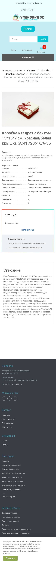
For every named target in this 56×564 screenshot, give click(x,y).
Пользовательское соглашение (16, 533)
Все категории (8, 496)
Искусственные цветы (12, 477)
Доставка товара (9, 513)
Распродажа (7, 423)
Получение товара (10, 521)
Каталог (28, 28)
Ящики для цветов (10, 469)
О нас (4, 440)
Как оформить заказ (11, 517)
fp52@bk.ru (17, 384)
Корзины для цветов (11, 465)
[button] (52, 94)
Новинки (6, 415)
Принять (10, 558)
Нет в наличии (28, 230)
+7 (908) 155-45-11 (28, 10)
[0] (41, 49)
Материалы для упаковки (13, 485)
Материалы (7, 427)
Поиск (43, 39)
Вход (13, 50)
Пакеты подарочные (11, 489)
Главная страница (12, 70)
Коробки (46, 70)
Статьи (5, 444)
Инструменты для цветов (13, 473)
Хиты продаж (8, 419)
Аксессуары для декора (12, 481)
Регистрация (26, 50)
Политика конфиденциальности (16, 529)
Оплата (5, 525)
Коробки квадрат (15, 73)
